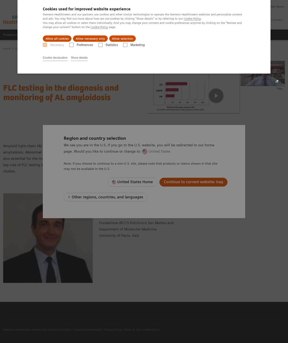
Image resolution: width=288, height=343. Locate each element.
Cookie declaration (55, 57)
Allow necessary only (90, 38)
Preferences (85, 45)
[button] (280, 84)
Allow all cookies (57, 38)
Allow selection (122, 38)
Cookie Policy (192, 18)
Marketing (138, 45)
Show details (79, 57)
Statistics (112, 45)
